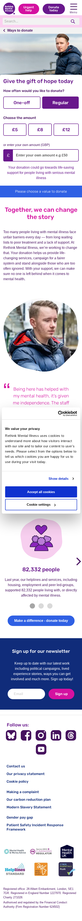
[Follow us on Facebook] (26, 735)
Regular (60, 102)
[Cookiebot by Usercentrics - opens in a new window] (58, 413)
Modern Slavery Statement (29, 807)
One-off (22, 102)
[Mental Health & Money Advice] (15, 852)
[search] (73, 21)
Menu (73, 12)
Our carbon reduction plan (29, 799)
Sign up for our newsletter (41, 651)
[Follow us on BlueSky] (11, 735)
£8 (40, 129)
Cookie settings (39, 504)
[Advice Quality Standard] (41, 869)
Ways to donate (20, 30)
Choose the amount (19, 118)
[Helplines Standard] (15, 869)
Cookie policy (17, 781)
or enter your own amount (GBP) (26, 145)
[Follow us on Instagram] (41, 735)
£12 (66, 129)
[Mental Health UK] (67, 852)
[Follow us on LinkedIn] (56, 735)
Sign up (61, 694)
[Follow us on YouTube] (41, 749)
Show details (58, 478)
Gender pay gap (20, 817)
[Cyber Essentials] (67, 869)
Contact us (16, 766)
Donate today (53, 8)
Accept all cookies (41, 492)
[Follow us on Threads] (71, 735)
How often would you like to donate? (33, 91)
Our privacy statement (26, 774)
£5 (15, 129)
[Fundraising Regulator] (41, 852)
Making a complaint (23, 792)
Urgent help (28, 8)
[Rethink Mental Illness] (9, 9)
